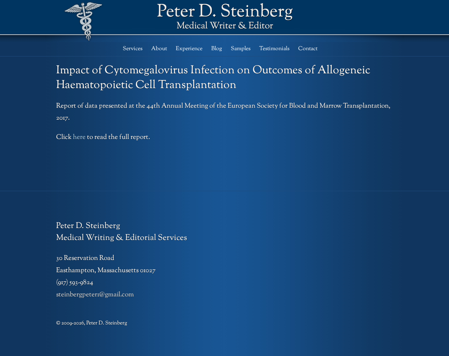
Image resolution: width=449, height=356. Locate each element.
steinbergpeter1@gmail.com (95, 295)
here (79, 137)
